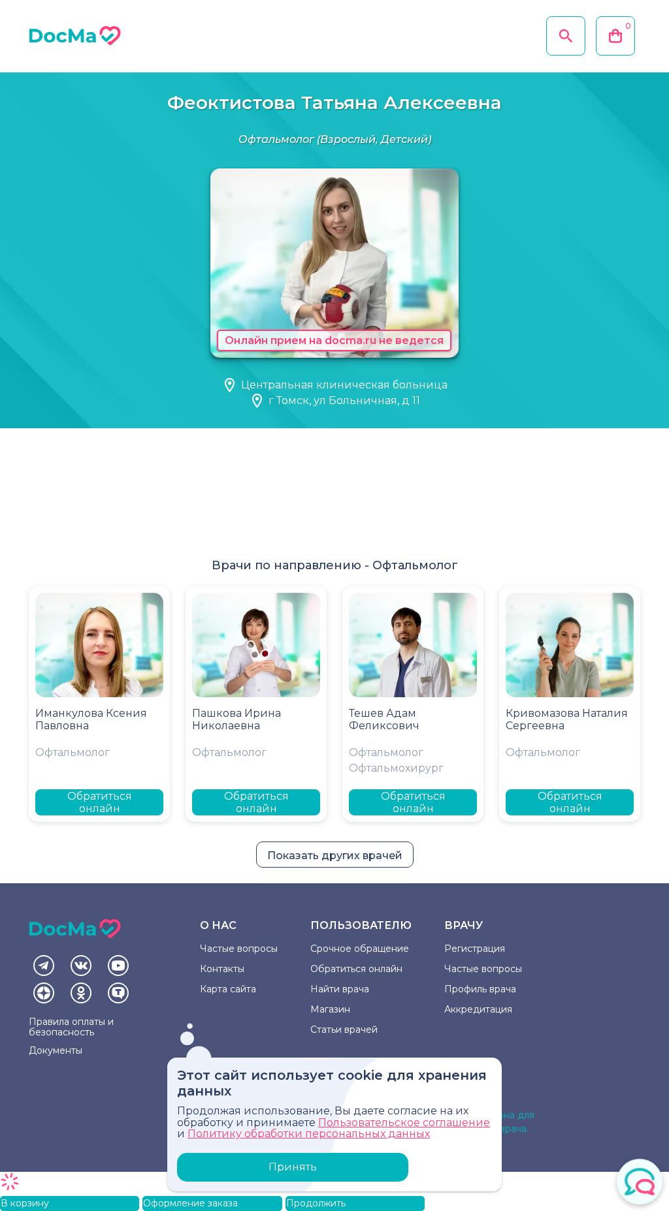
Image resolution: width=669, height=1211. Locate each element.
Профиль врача (480, 989)
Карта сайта (228, 989)
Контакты (222, 969)
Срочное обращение (359, 948)
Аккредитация (478, 1009)
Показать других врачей (334, 855)
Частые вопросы (239, 948)
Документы (55, 1050)
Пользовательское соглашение (404, 1122)
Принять (293, 1167)
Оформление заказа (190, 1203)
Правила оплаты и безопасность (71, 1026)
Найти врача (339, 989)
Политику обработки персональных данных (309, 1133)
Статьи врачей (344, 1029)
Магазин (330, 1009)
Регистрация (474, 948)
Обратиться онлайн (99, 802)
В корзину (25, 1203)
